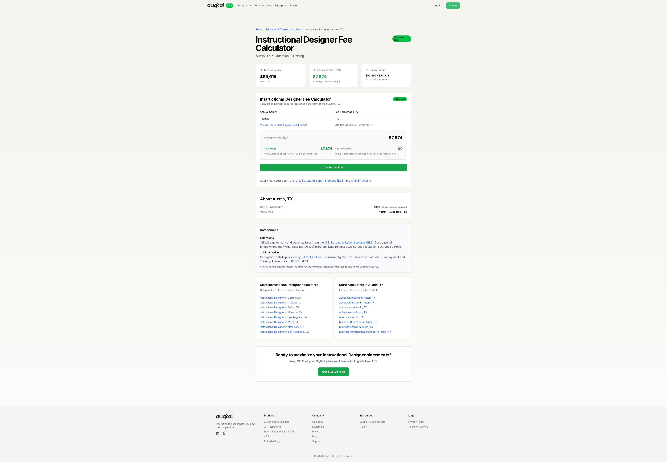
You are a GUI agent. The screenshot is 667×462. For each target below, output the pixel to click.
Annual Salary (268, 111)
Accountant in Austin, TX (353, 307)
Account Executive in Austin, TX (357, 297)
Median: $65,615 (282, 125)
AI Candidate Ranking (276, 421)
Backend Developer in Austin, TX (358, 322)
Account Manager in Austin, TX (356, 302)
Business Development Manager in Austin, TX (365, 331)
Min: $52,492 (266, 125)
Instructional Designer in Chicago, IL (280, 302)
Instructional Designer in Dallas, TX (280, 307)
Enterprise (281, 5)
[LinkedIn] (218, 433)
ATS (266, 436)
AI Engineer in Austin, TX (353, 312)
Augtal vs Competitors (372, 421)
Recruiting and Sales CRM (279, 431)
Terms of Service (418, 426)
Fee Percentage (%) (347, 111)
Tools (259, 29)
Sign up (453, 5)
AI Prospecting (272, 426)
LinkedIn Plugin (272, 441)
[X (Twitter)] (224, 433)
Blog (315, 436)
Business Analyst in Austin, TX (356, 326)
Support (317, 441)
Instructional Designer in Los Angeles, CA (283, 317)
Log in (437, 5)
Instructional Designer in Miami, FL (279, 322)
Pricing (294, 5)
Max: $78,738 (300, 125)
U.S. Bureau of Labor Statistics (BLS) (319, 180)
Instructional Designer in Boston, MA (280, 297)
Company (317, 421)
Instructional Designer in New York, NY (282, 326)
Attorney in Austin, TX (351, 317)
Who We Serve (263, 5)
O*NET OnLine (361, 180)
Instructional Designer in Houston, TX (281, 312)
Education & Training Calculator (283, 29)
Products (242, 5)
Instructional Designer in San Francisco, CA (284, 331)
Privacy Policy (416, 421)
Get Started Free (334, 167)
